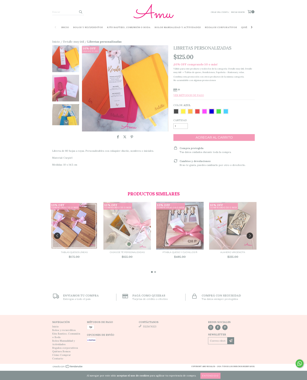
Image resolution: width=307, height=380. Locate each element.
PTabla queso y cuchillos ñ (180, 252)
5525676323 (149, 326)
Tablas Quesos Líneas (74, 252)
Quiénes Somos (61, 351)
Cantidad (180, 120)
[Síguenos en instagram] (210, 327)
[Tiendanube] (67, 367)
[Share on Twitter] (124, 137)
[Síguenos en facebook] (217, 327)
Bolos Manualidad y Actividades (178, 27)
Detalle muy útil (73, 41)
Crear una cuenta (220, 12)
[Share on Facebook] (118, 137)
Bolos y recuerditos (88, 27)
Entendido (210, 375)
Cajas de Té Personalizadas (127, 252)
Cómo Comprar (61, 355)
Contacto (57, 358)
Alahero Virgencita (232, 252)
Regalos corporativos (221, 27)
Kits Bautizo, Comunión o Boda (128, 27)
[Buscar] (80, 12)
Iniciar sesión (238, 12)
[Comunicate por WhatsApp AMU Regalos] (299, 363)
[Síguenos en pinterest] (225, 327)
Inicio (65, 27)
